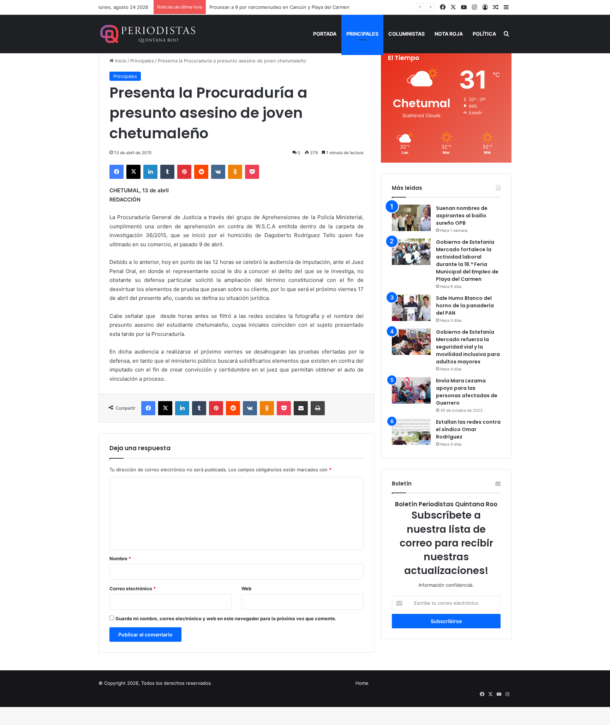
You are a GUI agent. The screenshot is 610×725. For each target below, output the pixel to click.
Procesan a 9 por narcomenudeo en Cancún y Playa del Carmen (279, 7)
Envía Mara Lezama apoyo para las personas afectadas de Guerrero (466, 391)
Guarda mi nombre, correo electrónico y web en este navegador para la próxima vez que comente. (225, 618)
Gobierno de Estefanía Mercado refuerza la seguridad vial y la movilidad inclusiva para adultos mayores (468, 346)
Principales (362, 34)
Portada (324, 34)
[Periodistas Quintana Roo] (147, 34)
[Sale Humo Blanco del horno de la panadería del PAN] (411, 308)
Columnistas (406, 34)
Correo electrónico (132, 588)
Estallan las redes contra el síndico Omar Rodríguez (468, 429)
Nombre (120, 558)
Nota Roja (449, 34)
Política (484, 34)
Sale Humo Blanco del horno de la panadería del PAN (465, 305)
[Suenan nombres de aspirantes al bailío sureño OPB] (411, 218)
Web (246, 588)
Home (362, 683)
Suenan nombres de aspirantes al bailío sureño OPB (462, 215)
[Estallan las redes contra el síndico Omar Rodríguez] (411, 431)
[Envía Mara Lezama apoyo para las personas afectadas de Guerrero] (411, 390)
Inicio (120, 61)
